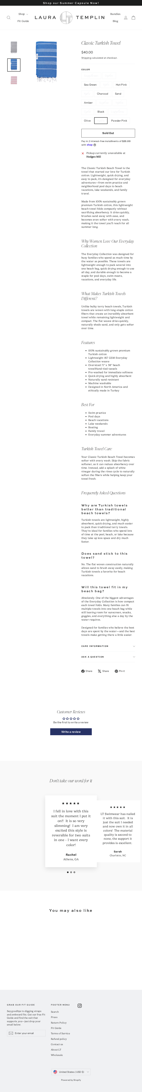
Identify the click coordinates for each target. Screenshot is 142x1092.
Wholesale (57, 1055)
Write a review (71, 731)
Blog (115, 21)
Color (85, 69)
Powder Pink (119, 120)
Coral (87, 111)
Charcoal (102, 93)
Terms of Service (60, 1033)
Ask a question (92, 657)
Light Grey (117, 111)
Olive (87, 120)
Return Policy (58, 1022)
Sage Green (91, 75)
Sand (118, 93)
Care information (94, 646)
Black (100, 111)
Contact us (57, 1044)
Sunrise (104, 102)
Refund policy (59, 1039)
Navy (87, 93)
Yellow (119, 102)
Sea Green (90, 84)
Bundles (115, 14)
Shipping (86, 58)
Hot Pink (121, 84)
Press (54, 1017)
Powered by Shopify (71, 1080)
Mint (106, 84)
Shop (22, 14)
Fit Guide (23, 21)
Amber (88, 102)
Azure (101, 120)
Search (55, 1011)
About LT (56, 1049)
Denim (109, 75)
